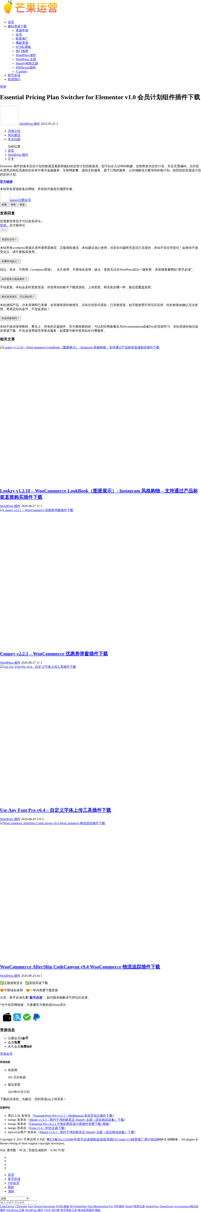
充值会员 (6, 1053)
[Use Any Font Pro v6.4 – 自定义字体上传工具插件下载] (38, 666)
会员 (19, 34)
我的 (11, 1187)
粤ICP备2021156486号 (62, 1139)
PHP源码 (119, 1206)
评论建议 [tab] (14, 135)
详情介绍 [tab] (14, 131)
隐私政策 (96, 1139)
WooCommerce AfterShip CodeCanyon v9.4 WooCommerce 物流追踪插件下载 (80, 966)
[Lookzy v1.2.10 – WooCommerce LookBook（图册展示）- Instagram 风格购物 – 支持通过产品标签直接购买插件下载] (79, 347)
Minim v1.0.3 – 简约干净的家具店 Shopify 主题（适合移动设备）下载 (77, 1119)
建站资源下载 (17, 26)
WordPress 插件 (26, 55)
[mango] (10, 123)
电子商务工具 (68, 1210)
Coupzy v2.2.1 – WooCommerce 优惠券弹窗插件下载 (54, 653)
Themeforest (166, 1206)
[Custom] (21, 71)
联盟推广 (22, 38)
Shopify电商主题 (27, 63)
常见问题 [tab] (14, 139)
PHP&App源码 (26, 67)
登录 (3, 86)
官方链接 (6, 181)
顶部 (11, 1191)
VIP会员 (13, 1183)
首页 (11, 22)
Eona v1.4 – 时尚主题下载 (47, 1128)
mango (20, 200)
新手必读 (14, 75)
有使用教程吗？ (10, 318)
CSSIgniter (21, 1206)
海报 (13, 204)
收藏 (4, 204)
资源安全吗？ (9, 239)
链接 (22, 204)
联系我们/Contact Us (117, 1139)
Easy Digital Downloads (41, 1206)
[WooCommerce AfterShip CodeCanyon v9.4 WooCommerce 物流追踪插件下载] (52, 823)
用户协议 (150, 1139)
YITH (47, 1210)
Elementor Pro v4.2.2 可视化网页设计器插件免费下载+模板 (69, 1124)
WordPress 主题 (26, 59)
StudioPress (152, 1206)
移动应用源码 (86, 1210)
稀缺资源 (22, 42)
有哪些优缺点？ (10, 261)
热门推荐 (22, 51)
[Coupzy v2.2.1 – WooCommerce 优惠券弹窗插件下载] (36, 510)
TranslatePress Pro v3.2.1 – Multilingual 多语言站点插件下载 (73, 1115)
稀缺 (97, 1210)
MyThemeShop (78, 1206)
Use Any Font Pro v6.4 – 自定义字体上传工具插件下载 (55, 810)
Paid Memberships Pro (100, 1206)
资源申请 (22, 30)
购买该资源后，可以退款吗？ (18, 296)
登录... (4, 225)
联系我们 (14, 79)
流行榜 (55, 1210)
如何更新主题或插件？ (14, 279)
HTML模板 (23, 47)
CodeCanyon (7, 1206)
